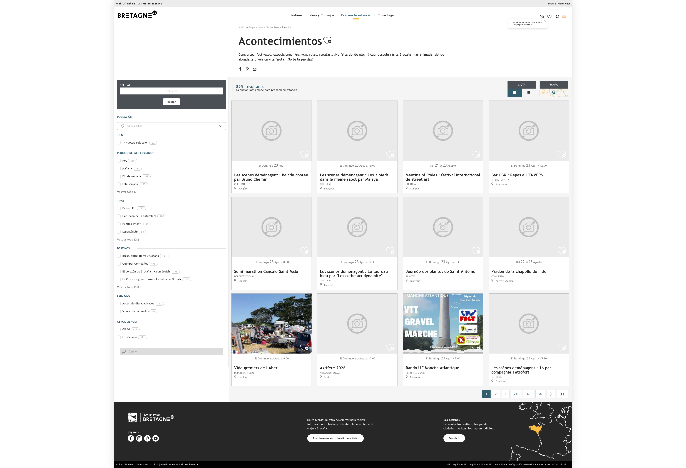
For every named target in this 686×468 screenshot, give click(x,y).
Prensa (552, 3)
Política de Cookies (495, 464)
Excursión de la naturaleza (143, 216)
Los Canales (133, 337)
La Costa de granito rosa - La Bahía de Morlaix (155, 279)
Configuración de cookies (521, 464)
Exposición (133, 208)
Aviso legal (452, 464)
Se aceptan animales (138, 311)
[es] (564, 17)
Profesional (564, 3)
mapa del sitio (559, 464)
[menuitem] (137, 15)
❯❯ (562, 394)
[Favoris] (549, 16)
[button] (557, 16)
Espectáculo (133, 231)
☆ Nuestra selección (138, 142)
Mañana (130, 168)
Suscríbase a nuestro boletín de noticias (335, 438)
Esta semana (133, 184)
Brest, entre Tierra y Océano (144, 255)
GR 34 (129, 329)
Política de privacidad (472, 464)
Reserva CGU (543, 464)
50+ (528, 394)
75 (540, 394)
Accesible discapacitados (141, 303)
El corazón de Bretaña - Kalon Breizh (149, 271)
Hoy (128, 160)
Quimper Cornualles (138, 263)
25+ (516, 394)
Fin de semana (135, 176)
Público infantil (135, 224)
